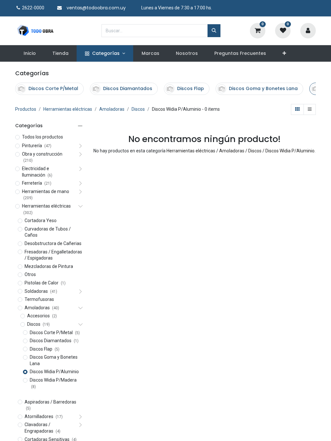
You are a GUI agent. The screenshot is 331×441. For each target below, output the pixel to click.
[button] (284, 53)
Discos (138, 109)
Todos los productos (42, 136)
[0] (257, 30)
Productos (25, 109)
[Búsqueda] (214, 30)
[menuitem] (29, 53)
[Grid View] (297, 109)
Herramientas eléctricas (67, 109)
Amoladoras (111, 109)
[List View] (310, 109)
